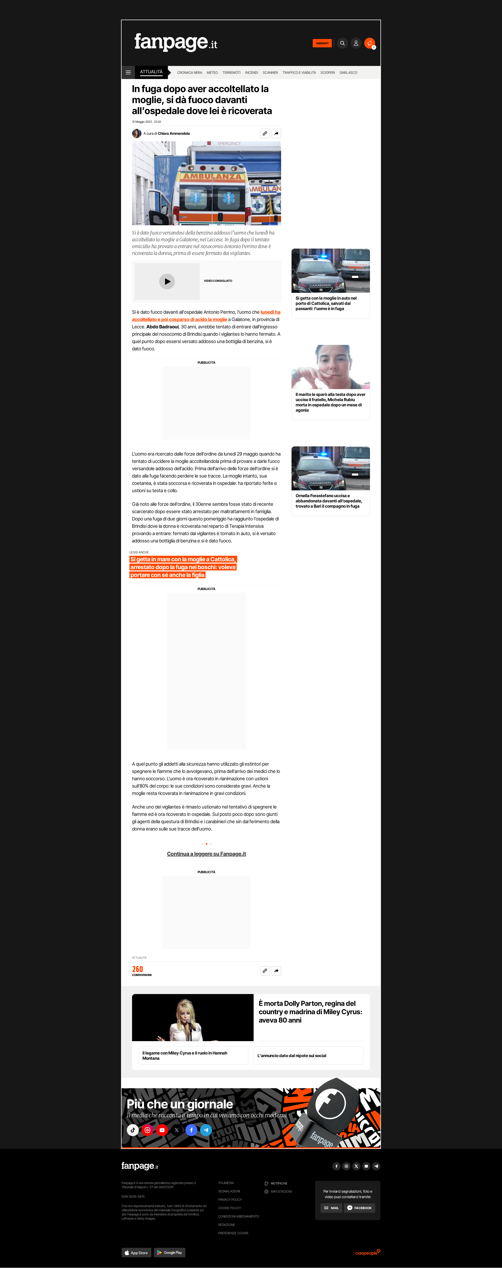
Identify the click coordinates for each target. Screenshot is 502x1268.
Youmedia (226, 1183)
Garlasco (348, 72)
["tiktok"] (133, 1130)
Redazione (226, 1225)
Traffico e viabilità (299, 72)
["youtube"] (162, 1130)
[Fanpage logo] (169, 43)
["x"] (177, 1130)
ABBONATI (322, 43)
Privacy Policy (230, 1200)
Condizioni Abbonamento (238, 1216)
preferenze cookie (233, 1233)
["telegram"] (206, 1130)
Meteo (212, 72)
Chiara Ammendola (174, 133)
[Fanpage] (140, 1166)
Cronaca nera (189, 72)
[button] (276, 133)
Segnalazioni (229, 1191)
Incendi (251, 72)
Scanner (270, 72)
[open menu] (128, 72)
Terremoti (232, 72)
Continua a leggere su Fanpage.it (206, 854)
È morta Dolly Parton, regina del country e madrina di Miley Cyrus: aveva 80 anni (310, 1011)
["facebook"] (191, 1130)
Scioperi (328, 72)
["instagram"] (147, 1130)
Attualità (151, 71)
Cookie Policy (229, 1208)
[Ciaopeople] (367, 1254)
